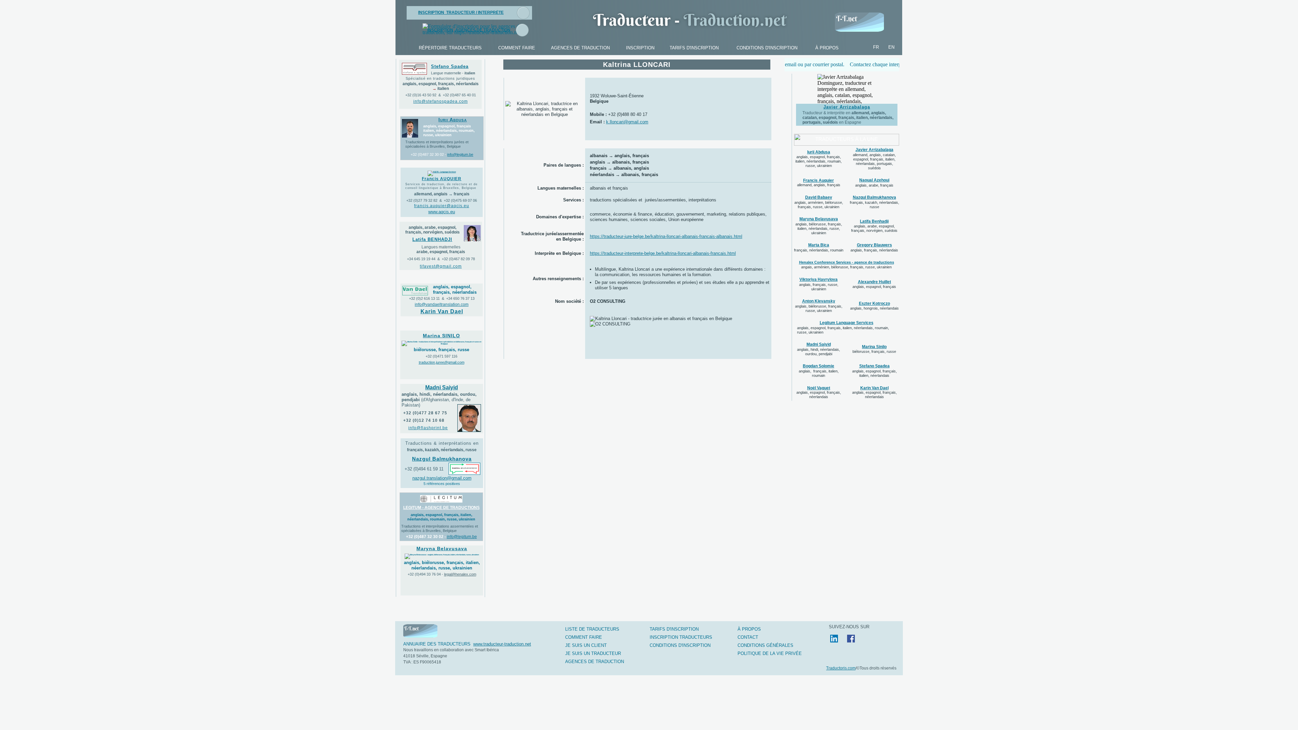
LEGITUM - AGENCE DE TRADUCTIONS (441, 507)
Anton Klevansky (818, 301)
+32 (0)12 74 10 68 (423, 420)
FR (876, 47)
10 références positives (846, 122)
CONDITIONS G (765, 645)
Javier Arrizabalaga (874, 149)
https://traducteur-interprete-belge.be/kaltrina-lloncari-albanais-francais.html (663, 253)
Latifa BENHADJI (432, 239)
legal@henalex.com (460, 574)
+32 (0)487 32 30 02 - (428, 154)
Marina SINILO (441, 335)
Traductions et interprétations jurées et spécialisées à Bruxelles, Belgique (436, 144)
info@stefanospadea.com (440, 101)
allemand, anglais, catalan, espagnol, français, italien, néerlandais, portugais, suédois (874, 161)
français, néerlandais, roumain (818, 250)
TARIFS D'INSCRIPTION (674, 629)
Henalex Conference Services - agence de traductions (846, 262)
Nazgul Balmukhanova (874, 197)
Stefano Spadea (449, 66)
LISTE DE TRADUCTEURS (592, 629)
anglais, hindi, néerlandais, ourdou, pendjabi (818, 351)
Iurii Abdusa (818, 152)
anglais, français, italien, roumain (819, 373)
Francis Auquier (818, 180)
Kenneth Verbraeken (846, 110)
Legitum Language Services (846, 322)
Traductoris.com (841, 668)
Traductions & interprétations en (442, 443)
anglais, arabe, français (874, 185)
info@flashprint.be (428, 427)
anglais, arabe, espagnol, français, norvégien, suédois (874, 228)
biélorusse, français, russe (874, 351)
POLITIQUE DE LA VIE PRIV (770, 653)
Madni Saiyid (819, 344)
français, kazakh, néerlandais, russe (874, 204)
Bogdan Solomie (818, 366)
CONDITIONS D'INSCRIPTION (680, 645)
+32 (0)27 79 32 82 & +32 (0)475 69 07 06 (441, 200)
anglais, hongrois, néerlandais (874, 308)
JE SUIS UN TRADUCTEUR (593, 653)
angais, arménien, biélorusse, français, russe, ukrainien (846, 267)
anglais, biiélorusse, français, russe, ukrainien (818, 308)
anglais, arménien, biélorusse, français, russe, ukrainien (818, 204)
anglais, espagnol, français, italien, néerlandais (874, 373)
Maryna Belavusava (818, 219)
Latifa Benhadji (874, 221)
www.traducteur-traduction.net (502, 644)
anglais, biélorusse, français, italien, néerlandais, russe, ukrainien (818, 228)
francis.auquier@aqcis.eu (441, 205)
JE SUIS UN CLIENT (586, 645)
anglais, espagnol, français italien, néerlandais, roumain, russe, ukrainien (449, 130)
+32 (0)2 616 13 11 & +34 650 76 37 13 (442, 298)
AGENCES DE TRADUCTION (594, 661)
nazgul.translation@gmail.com (442, 478)
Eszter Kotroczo (874, 303)
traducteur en (845, 117)
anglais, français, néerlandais (874, 250)
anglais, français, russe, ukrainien (818, 287)
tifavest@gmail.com (441, 266)
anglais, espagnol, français (874, 287)
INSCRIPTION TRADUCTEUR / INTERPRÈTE (461, 12)
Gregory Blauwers (874, 245)
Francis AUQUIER (441, 178)
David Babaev (818, 197)
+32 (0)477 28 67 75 (425, 413)
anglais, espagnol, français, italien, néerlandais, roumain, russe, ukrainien (818, 161)
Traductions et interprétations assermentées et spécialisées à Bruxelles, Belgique (439, 528)
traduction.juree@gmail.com (441, 362)
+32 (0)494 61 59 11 (424, 468)
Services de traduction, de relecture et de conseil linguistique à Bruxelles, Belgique (441, 186)
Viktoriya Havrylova (818, 279)
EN (891, 47)
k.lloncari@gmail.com (627, 121)
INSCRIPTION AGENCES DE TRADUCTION (468, 30)
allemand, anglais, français (818, 185)
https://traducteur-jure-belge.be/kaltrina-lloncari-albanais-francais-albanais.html (666, 236)
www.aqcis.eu (441, 211)
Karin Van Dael (874, 388)
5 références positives (442, 484)
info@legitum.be (460, 154)
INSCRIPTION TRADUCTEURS (681, 637)
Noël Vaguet (818, 388)
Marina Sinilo (874, 346)
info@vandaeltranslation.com (441, 304)
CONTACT (748, 637)
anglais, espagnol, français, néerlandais (818, 394)
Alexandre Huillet (874, 281)
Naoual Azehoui (874, 180)
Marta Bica (818, 245)
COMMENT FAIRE (583, 637)
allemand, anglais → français (442, 194)
